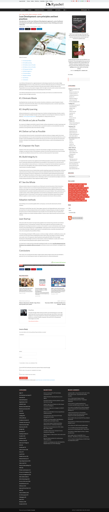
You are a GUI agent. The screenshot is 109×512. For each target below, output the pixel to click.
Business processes (73, 88)
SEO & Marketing (72, 163)
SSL (88, 196)
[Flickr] (89, 1)
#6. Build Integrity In (27, 71)
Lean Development (30, 265)
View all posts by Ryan (33, 321)
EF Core (70, 189)
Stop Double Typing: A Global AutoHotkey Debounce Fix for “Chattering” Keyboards (77, 400)
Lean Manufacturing (39, 265)
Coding (29, 10)
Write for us (37, 1)
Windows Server (78, 200)
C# (69, 109)
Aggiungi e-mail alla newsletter (28, 363)
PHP (70, 114)
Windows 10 (71, 200)
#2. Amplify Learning (27, 62)
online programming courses (29, 116)
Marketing (79, 193)
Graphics (71, 121)
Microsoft (84, 193)
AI (77, 184)
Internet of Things (72, 98)
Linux (70, 142)
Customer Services (73, 95)
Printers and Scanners (73, 134)
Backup (76, 187)
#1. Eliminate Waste (27, 60)
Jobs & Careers (72, 100)
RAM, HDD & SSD (72, 135)
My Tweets (70, 74)
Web (64, 10)
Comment (22, 334)
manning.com (77, 70)
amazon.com (84, 70)
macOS (70, 144)
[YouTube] (73, 1)
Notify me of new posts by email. (27, 374)
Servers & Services (72, 165)
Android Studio (72, 106)
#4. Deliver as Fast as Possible (29, 67)
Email (21, 357)
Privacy (28, 1)
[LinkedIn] (80, 1)
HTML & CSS (71, 111)
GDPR (74, 189)
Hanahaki (33, 510)
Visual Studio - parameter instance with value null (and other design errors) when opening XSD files (78, 414)
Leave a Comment (33, 26)
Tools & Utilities (72, 152)
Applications (71, 150)
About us (22, 10)
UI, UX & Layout (72, 124)
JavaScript (71, 113)
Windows (71, 145)
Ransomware (71, 196)
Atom (70, 210)
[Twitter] (71, 1)
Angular (84, 184)
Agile (20, 14)
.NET (69, 184)
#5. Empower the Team (27, 69)
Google (81, 189)
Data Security (72, 160)
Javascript (79, 191)
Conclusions (25, 79)
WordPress (84, 200)
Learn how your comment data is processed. (45, 379)
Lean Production (47, 265)
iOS (70, 140)
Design (70, 119)
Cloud (70, 157)
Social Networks (72, 167)
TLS (69, 198)
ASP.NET (71, 108)
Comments (72, 212)
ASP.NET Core (80, 185)
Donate (47, 1)
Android (71, 139)
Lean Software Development (58, 265)
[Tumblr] (84, 1)
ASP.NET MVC (71, 187)
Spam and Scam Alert (73, 168)
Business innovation (73, 92)
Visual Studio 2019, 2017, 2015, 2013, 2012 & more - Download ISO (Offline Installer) (79, 394)
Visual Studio (73, 198)
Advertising (42, 1)
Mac (87, 191)
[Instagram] (85, 1)
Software (57, 10)
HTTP (85, 189)
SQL (70, 116)
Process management (73, 101)
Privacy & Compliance (33, 14)
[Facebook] (78, 1)
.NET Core (74, 184)
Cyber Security (72, 159)
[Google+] (75, 1)
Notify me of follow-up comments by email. (30, 370)
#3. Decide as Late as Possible (29, 64)
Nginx (74, 195)
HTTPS (70, 191)
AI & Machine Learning (73, 105)
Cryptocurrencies (72, 93)
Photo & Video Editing (73, 122)
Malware (74, 193)
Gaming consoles (72, 129)
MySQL (70, 195)
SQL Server (84, 196)
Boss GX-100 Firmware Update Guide (79, 425)
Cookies (32, 1)
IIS (73, 191)
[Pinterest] (87, 1)
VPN (78, 198)
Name (21, 351)
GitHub (77, 189)
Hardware (49, 10)
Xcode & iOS (71, 117)
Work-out (21, 266)
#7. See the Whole (26, 73)
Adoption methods (27, 75)
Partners (51, 1)
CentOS (83, 187)
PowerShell (81, 195)
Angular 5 (70, 185)
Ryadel (29, 510)
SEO (80, 196)
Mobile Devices (72, 131)
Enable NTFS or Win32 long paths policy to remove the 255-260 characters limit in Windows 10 (78, 409)
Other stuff (71, 147)
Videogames (71, 154)
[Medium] (82, 1)
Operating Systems (39, 10)
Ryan (28, 26)
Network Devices (72, 132)
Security (76, 196)
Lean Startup (25, 77)
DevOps (26, 14)
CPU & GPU (71, 127)
